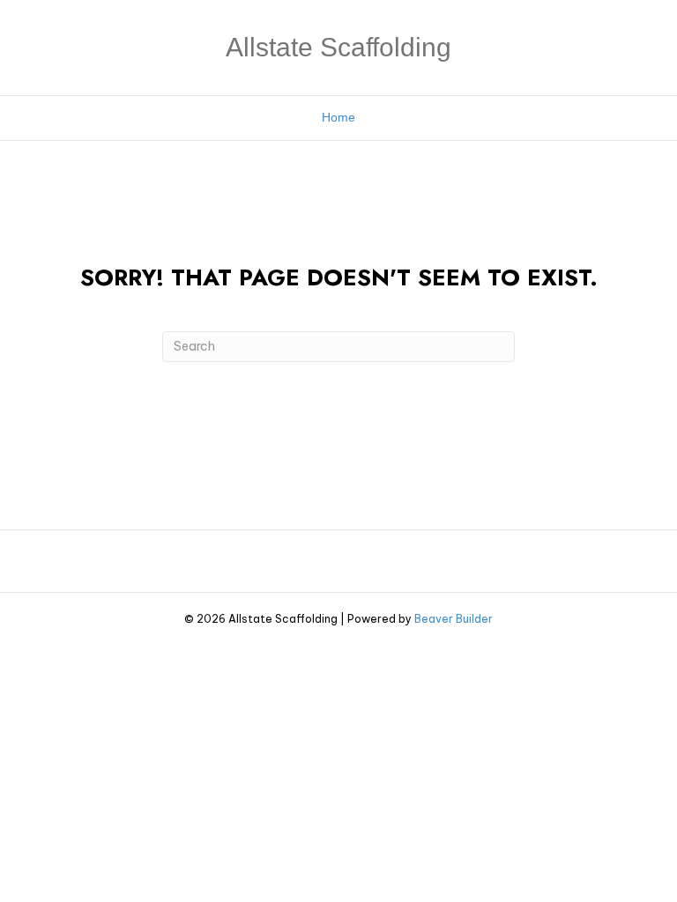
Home (338, 117)
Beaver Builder (453, 618)
